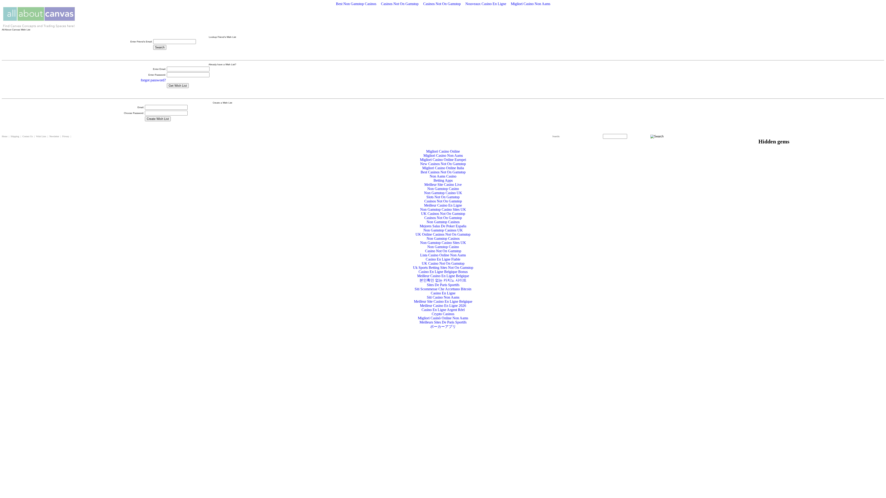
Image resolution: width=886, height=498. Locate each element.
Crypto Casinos (443, 314)
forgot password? (153, 80)
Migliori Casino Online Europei (443, 160)
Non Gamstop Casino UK (443, 193)
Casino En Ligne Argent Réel (443, 310)
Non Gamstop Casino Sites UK (443, 209)
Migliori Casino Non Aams (530, 4)
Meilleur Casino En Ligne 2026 (443, 306)
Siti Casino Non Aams (443, 297)
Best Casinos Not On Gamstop (443, 172)
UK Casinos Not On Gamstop (443, 214)
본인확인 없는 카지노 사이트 (443, 280)
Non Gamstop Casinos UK (443, 230)
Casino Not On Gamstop (443, 251)
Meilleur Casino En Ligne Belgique (443, 276)
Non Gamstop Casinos (443, 222)
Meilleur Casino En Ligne (443, 205)
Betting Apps (443, 180)
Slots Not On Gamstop (443, 197)
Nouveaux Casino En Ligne (485, 4)
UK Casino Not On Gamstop (443, 263)
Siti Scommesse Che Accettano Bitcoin (443, 289)
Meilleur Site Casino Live (443, 185)
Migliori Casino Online (443, 151)
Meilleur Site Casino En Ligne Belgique (443, 301)
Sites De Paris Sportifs (443, 285)
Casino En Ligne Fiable (443, 259)
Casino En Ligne (443, 293)
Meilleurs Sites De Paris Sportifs (443, 322)
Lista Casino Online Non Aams (443, 255)
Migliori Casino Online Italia (443, 168)
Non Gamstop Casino (443, 189)
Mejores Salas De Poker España (443, 226)
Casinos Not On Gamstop (400, 4)
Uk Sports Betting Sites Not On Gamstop (443, 268)
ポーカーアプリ (443, 327)
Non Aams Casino (443, 176)
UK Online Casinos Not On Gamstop (443, 234)
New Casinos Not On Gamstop (443, 164)
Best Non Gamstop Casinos (356, 4)
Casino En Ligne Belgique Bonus (443, 272)
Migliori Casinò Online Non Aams (443, 318)
